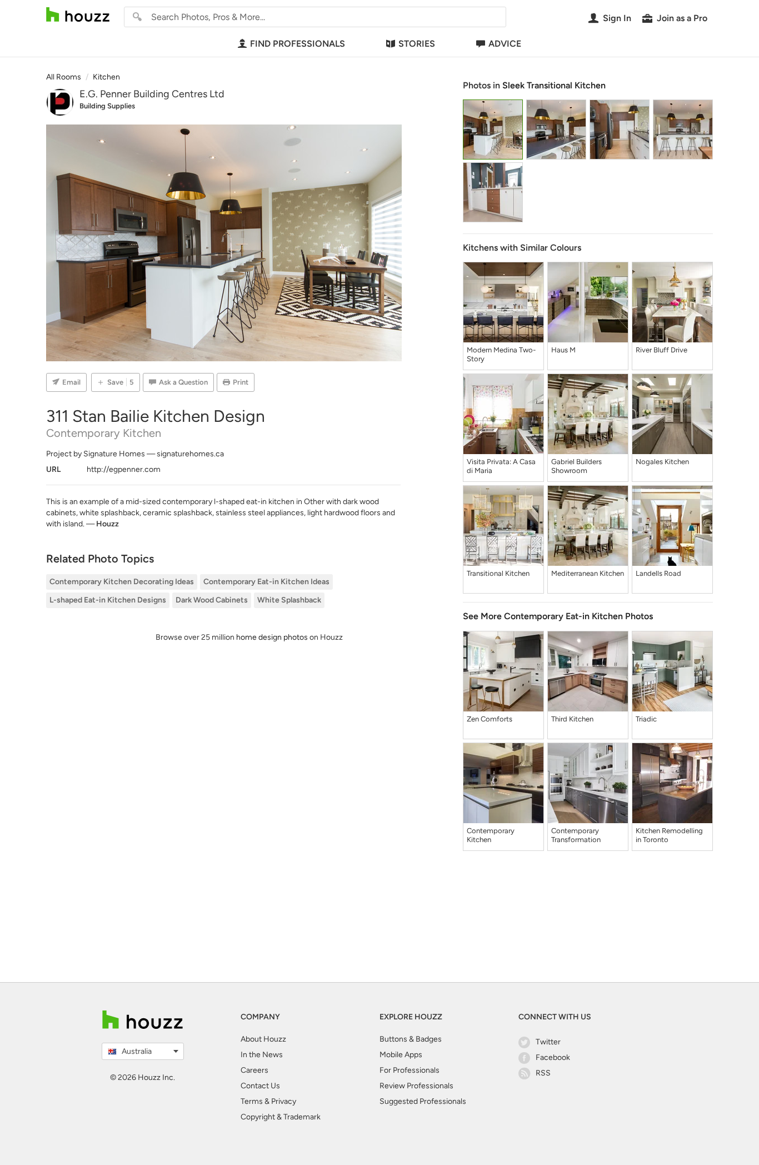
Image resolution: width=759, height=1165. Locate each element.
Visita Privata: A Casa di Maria (501, 466)
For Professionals (409, 1070)
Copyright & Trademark (281, 1117)
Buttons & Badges (410, 1039)
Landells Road (658, 573)
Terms (252, 1101)
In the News (262, 1054)
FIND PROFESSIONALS (297, 43)
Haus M (563, 350)
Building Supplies (107, 106)
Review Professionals (416, 1086)
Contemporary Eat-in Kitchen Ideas (266, 581)
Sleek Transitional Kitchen (554, 85)
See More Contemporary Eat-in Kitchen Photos (558, 616)
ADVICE (504, 43)
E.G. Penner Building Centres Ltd (151, 94)
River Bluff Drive (661, 350)
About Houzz (263, 1039)
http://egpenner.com (124, 469)
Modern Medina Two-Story (501, 354)
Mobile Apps (400, 1054)
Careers (254, 1070)
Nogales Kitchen (662, 461)
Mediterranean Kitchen (587, 573)
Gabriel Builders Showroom (576, 466)
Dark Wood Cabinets (212, 600)
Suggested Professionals (422, 1101)
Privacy (283, 1101)
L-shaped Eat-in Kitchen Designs (107, 600)
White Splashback (289, 600)
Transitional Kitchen (498, 573)
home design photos (272, 637)
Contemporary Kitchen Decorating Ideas (121, 581)
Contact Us (260, 1086)
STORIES (416, 43)
